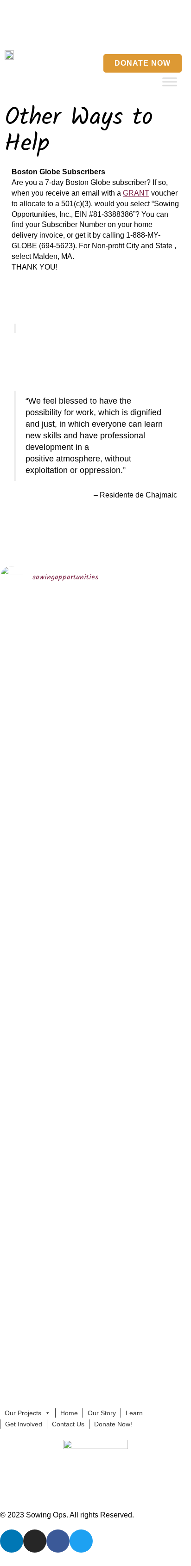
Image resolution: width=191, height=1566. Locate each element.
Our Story (102, 1413)
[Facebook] (166, 32)
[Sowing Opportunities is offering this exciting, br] (71, 1085)
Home (18, 10)
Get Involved (23, 1424)
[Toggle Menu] (169, 81)
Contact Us (105, 10)
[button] (114, 32)
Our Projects (23, 1413)
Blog (43, 10)
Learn (134, 1413)
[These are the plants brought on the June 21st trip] (120, 716)
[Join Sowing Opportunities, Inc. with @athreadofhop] (120, 1133)
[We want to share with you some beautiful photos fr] (71, 769)
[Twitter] (181, 32)
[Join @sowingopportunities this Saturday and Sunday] (22, 1164)
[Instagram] (151, 32)
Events (69, 10)
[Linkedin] (137, 32)
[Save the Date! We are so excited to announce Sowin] (22, 748)
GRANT (136, 193)
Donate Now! (113, 1424)
